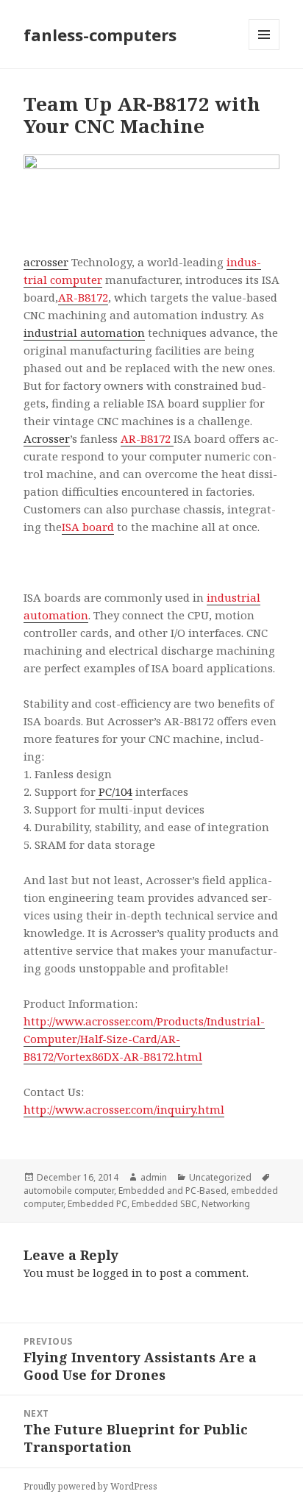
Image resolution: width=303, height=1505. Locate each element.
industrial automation (84, 332)
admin (153, 1177)
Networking (226, 1204)
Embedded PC (97, 1204)
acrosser (46, 262)
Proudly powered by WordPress (90, 1486)
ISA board (88, 526)
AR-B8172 (83, 297)
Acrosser (47, 438)
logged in (118, 1272)
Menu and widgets (264, 49)
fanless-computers (100, 35)
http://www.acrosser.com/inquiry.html (124, 1109)
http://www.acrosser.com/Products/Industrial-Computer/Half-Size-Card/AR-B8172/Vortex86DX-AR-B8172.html (144, 1039)
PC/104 (114, 791)
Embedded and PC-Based (172, 1190)
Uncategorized (220, 1177)
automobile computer (69, 1190)
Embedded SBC (164, 1204)
